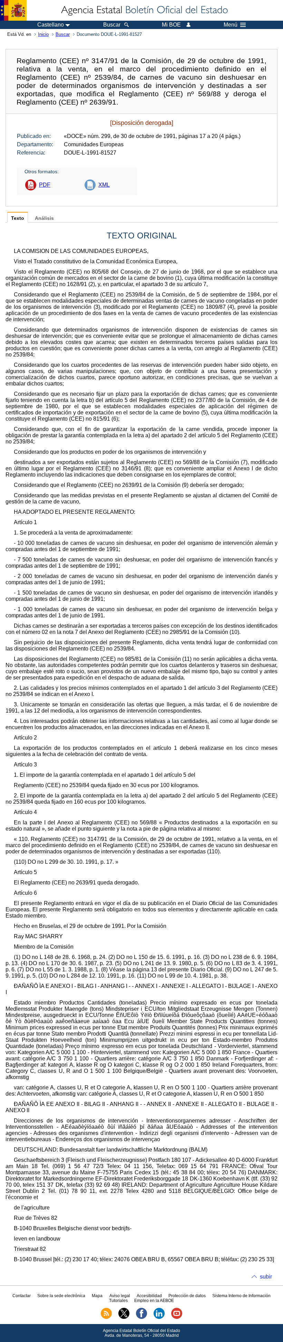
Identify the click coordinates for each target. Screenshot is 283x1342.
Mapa (97, 1295)
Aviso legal (119, 1295)
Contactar (21, 1295)
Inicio (43, 34)
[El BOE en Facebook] (141, 1317)
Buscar (63, 34)
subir (266, 1277)
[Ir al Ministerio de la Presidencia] (13, 10)
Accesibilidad (149, 1295)
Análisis (44, 218)
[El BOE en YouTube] (176, 1317)
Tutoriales (118, 1300)
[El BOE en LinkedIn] (159, 1317)
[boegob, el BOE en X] (123, 1317)
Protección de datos (187, 1295)
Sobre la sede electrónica (61, 1295)
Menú (230, 25)
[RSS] (106, 1317)
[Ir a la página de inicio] (144, 10)
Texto (17, 218)
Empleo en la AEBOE (154, 1300)
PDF (44, 185)
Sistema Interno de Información (241, 1295)
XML (104, 185)
